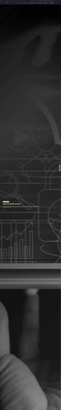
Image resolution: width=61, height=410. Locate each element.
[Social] (59, 165)
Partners (38, 0)
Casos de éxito (44, 0)
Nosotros (32, 0)
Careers (35, 0)
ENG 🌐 (53, 0)
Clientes (41, 0)
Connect (48, 0)
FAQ (50, 0)
